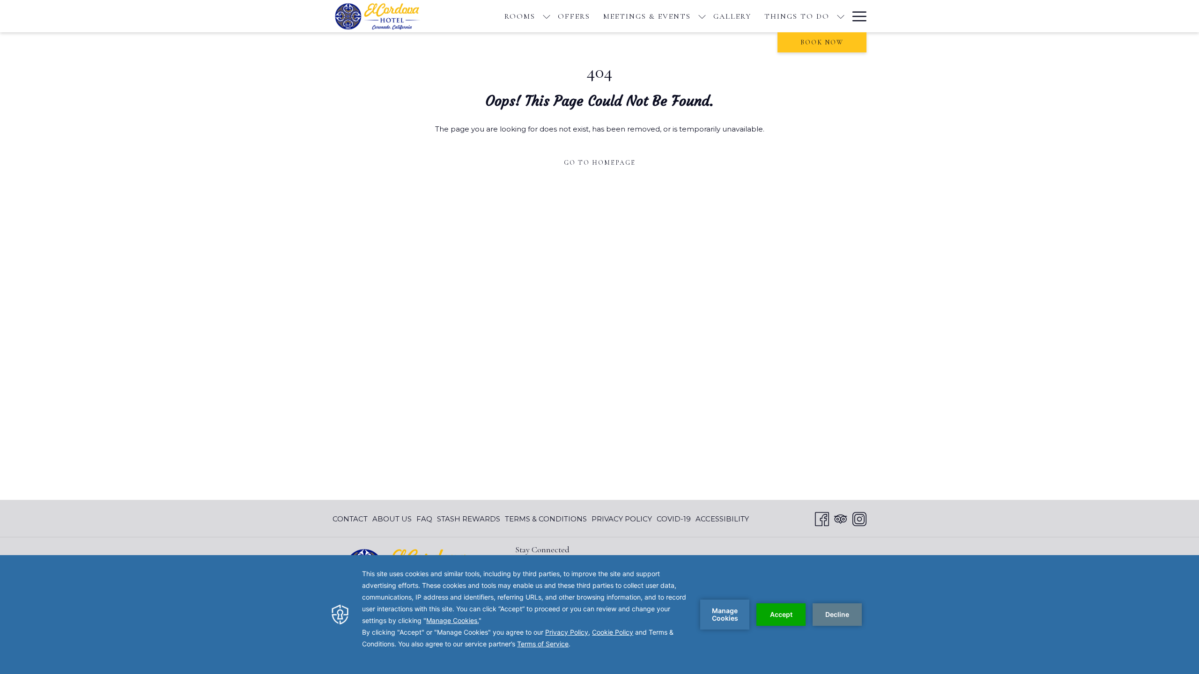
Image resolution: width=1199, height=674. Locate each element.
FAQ (424, 518)
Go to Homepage (600, 163)
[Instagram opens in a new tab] (859, 518)
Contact (350, 518)
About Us (392, 518)
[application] (599, 614)
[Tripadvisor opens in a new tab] (841, 518)
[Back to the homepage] (381, 16)
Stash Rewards (468, 518)
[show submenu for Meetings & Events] (702, 16)
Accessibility (722, 518)
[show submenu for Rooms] (546, 16)
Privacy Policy (622, 518)
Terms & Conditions (546, 518)
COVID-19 (674, 518)
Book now (822, 42)
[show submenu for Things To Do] (840, 16)
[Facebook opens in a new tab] (822, 518)
